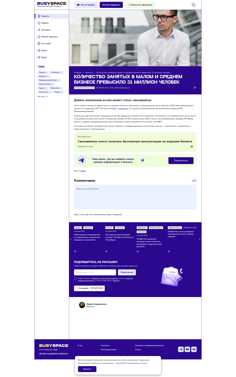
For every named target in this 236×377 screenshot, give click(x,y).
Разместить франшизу (141, 5)
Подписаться (181, 160)
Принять (87, 369)
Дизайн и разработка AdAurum (53, 353)
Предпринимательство (48, 80)
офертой (116, 280)
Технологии (43, 92)
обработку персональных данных (105, 278)
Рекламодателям (108, 349)
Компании (55, 72)
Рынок (57, 92)
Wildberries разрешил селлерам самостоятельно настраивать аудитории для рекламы (149, 243)
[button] (71, 239)
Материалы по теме (85, 146)
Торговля (119, 228)
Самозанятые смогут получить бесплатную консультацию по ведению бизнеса (135, 141)
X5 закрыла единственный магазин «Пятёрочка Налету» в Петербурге (119, 237)
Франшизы (55, 88)
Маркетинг (142, 228)
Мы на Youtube (88, 5)
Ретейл (109, 228)
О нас (80, 345)
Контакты (105, 345)
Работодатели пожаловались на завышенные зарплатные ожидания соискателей (87, 237)
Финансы (42, 76)
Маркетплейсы (45, 84)
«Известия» (123, 108)
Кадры (41, 88)
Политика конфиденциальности (149, 345)
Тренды (42, 72)
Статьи (138, 349)
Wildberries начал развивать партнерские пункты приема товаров (181, 234)
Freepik (83, 170)
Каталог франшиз (111, 5)
